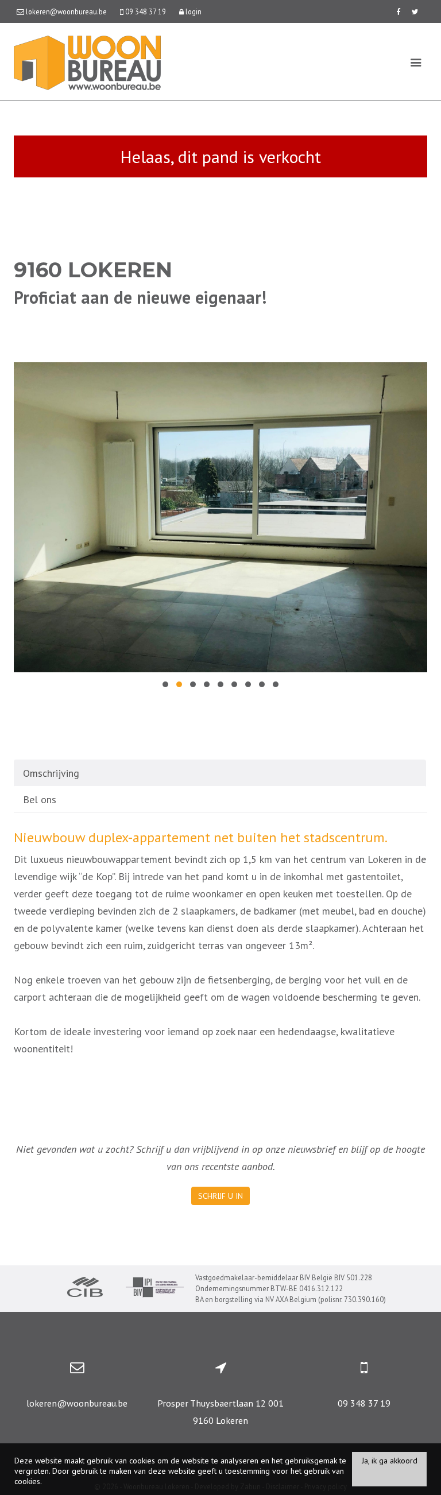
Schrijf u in (220, 1196)
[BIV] (154, 1288)
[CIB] (85, 1288)
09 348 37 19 (364, 1403)
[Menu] (416, 62)
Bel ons (39, 799)
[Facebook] (398, 11)
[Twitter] (415, 11)
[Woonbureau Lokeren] (87, 61)
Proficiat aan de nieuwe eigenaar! (140, 297)
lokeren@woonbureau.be (76, 1403)
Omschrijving (51, 773)
